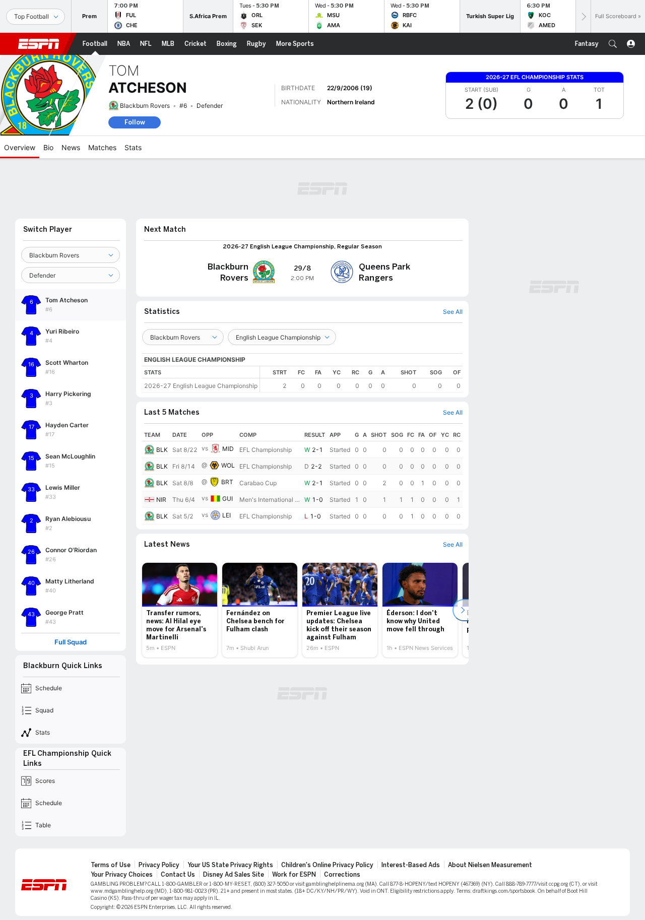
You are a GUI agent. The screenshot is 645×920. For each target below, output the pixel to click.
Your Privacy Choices (122, 874)
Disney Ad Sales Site (233, 874)
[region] (361, 379)
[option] (179, 610)
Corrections (342, 874)
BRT (227, 482)
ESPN (38, 44)
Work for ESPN (294, 874)
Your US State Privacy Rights (230, 865)
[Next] (583, 16)
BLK (162, 449)
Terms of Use (111, 865)
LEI (226, 515)
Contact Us (178, 874)
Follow (134, 122)
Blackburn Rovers (145, 105)
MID (228, 448)
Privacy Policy (159, 865)
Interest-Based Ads (410, 865)
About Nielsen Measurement (490, 865)
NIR (161, 499)
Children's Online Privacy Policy (327, 865)
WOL (228, 465)
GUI (227, 498)
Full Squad (70, 642)
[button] (613, 44)
